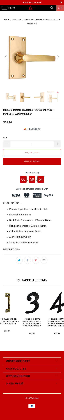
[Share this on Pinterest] (35, 260)
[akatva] (32, 8)
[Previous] (6, 57)
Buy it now (32, 161)
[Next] (58, 57)
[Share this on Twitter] (19, 260)
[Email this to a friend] (44, 260)
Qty (5, 137)
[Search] (53, 7)
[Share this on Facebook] (27, 260)
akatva (35, 398)
